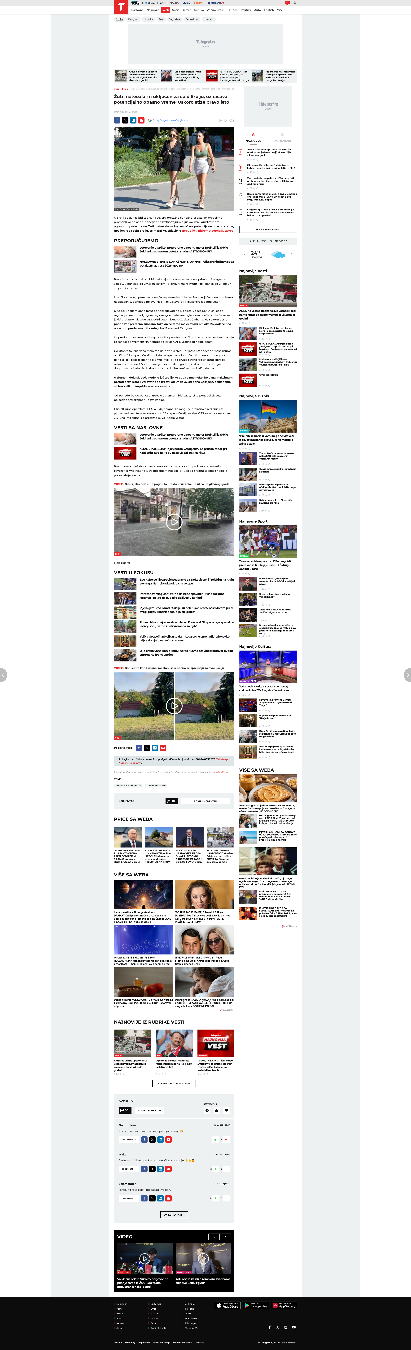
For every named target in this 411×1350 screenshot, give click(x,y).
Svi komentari (174, 1214)
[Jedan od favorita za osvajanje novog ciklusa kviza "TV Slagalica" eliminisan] (268, 667)
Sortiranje (210, 1104)
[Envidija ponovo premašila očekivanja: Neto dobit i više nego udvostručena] (248, 490)
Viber (123, 762)
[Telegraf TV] (294, 1327)
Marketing (130, 1342)
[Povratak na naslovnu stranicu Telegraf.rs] (121, 7)
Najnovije (253, 271)
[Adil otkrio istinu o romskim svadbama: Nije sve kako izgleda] (203, 1258)
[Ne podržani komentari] (226, 1110)
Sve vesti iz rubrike (174, 1083)
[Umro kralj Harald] (248, 380)
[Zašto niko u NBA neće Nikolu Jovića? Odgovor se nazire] (248, 615)
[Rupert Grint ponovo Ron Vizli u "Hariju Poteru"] (248, 721)
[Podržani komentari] (217, 1110)
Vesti (116, 89)
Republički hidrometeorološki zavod (208, 230)
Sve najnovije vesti (268, 229)
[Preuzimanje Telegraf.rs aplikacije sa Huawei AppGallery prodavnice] (284, 1305)
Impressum (144, 1342)
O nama (118, 1342)
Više (280, 10)
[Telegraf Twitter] (278, 1327)
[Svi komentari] (207, 1110)
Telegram (134, 762)
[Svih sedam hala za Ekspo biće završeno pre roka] (248, 505)
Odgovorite (129, 1139)
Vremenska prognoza (128, 785)
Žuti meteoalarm (156, 785)
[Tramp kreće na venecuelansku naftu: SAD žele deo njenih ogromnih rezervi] (248, 458)
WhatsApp (222, 759)
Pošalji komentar (205, 801)
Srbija (125, 89)
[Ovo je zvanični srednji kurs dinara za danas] (248, 474)
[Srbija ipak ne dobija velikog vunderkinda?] (248, 599)
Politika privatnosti (182, 1342)
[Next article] (407, 675)
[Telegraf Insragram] (286, 1327)
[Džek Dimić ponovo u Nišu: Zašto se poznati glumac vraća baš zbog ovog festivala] (248, 736)
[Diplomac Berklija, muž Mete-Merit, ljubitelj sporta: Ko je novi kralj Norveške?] (166, 75)
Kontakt (200, 1342)
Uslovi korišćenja (220, 772)
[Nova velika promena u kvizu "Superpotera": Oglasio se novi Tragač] (248, 705)
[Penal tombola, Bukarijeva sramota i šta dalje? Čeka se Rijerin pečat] (248, 584)
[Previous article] (3, 675)
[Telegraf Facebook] (270, 1327)
